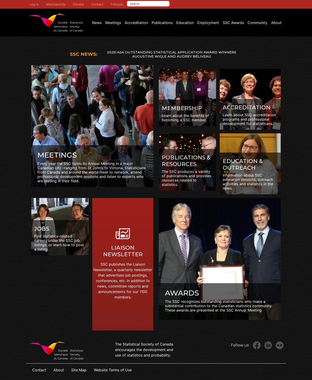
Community (257, 22)
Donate (78, 4)
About (276, 22)
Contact (97, 4)
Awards (182, 292)
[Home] (56, 23)
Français (117, 4)
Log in (34, 4)
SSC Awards (233, 22)
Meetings (113, 22)
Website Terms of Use (113, 370)
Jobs (41, 228)
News (97, 22)
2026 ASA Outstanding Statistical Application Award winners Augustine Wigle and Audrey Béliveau (171, 54)
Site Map (79, 370)
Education (185, 22)
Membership (56, 4)
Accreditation (136, 22)
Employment (208, 22)
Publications (162, 22)
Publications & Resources (186, 160)
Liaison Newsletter (123, 251)
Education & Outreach (243, 164)
